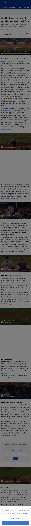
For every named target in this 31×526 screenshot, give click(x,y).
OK (15, 523)
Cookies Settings (15, 518)
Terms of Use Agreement (16, 515)
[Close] (29, 508)
